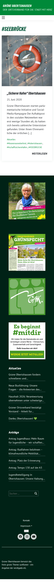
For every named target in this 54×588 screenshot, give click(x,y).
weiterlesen (39, 153)
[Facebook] (20, 537)
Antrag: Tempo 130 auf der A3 (25, 467)
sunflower (24, 564)
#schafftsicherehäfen (17, 147)
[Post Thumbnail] (27, 60)
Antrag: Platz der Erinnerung (24, 460)
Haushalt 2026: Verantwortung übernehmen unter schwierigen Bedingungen (26, 398)
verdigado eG (20, 568)
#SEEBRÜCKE (36, 147)
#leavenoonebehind (17, 143)
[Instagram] (27, 537)
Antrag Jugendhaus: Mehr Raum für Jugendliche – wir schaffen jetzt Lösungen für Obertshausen (27, 440)
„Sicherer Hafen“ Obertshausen (26, 93)
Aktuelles (11, 139)
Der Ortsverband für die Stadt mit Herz (27, 9)
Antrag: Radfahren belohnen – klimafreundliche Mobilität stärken (25, 451)
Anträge (14, 432)
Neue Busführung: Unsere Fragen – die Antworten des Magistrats (24, 387)
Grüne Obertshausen (17, 6)
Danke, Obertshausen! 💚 (23, 418)
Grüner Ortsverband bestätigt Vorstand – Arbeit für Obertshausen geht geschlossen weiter (26, 409)
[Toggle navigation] (3, 17)
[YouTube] (34, 537)
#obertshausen (35, 143)
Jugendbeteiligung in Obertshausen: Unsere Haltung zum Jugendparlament (26, 477)
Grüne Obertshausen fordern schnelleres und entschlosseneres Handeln (24, 376)
